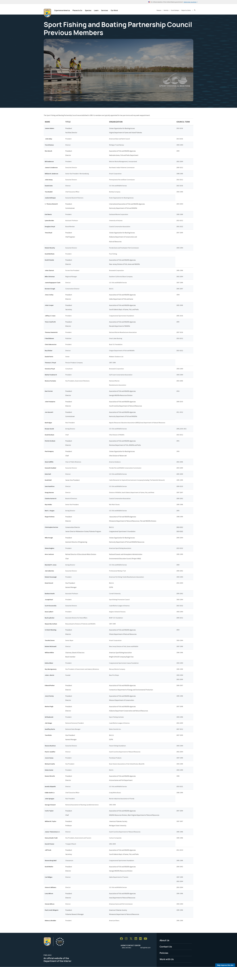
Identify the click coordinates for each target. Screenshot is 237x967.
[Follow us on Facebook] (122, 938)
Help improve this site (225, 965)
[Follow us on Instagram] (127, 938)
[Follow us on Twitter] (132, 938)
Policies (164, 952)
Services (104, 10)
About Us (164, 940)
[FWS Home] (47, 13)
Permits (166, 10)
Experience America (62, 10)
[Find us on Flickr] (141, 938)
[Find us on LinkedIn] (136, 938)
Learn (96, 10)
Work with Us (167, 959)
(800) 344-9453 (126, 948)
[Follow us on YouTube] (146, 938)
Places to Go (77, 10)
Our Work (114, 10)
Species (88, 10)
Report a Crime (186, 10)
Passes (159, 10)
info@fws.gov (145, 948)
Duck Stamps (175, 10)
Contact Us (166, 946)
